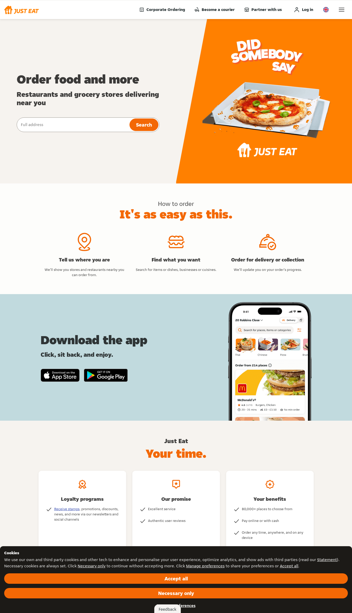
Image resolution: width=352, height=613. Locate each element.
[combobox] (72, 125)
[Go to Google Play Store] (106, 375)
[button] (21, 9)
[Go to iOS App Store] (60, 375)
